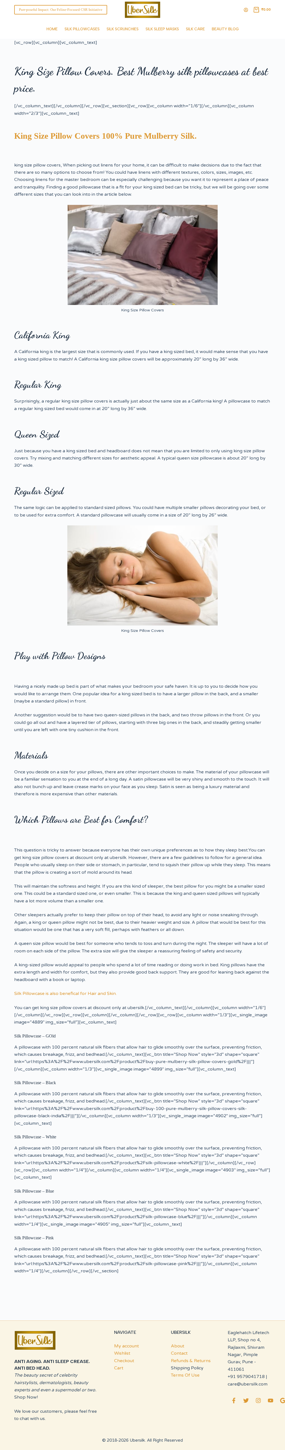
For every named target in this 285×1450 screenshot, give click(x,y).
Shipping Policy (187, 1368)
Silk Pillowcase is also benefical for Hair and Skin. (65, 993)
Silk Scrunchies (123, 29)
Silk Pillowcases (82, 29)
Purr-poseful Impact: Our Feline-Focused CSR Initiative (60, 10)
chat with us (32, 1418)
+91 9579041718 (246, 1376)
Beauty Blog (225, 29)
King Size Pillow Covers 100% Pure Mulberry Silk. (105, 135)
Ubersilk (137, 1440)
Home (52, 29)
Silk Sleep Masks (162, 29)
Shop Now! (26, 1397)
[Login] (246, 10)
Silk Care (195, 29)
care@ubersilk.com (247, 1384)
